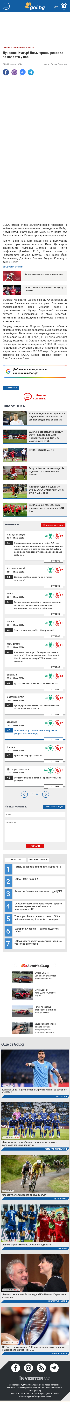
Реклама (21, 1388)
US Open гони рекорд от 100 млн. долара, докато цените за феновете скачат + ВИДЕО (33, 1348)
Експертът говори (57, 1301)
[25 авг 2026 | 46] (35, 1223)
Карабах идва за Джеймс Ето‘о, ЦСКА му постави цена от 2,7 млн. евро (46, 489)
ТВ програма (60, 1199)
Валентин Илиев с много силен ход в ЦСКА (38, 891)
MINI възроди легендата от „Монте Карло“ (45, 993)
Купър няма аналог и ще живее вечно (44, 274)
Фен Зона (62, 1249)
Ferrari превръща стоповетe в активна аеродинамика (45, 1010)
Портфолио (34, 1391)
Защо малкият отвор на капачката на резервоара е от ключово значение (45, 1028)
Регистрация (57, 807)
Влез (48, 807)
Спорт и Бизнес (59, 1354)
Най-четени (15, 860)
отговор (55, 560)
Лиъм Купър (11, 388)
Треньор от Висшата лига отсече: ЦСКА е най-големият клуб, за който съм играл (37, 917)
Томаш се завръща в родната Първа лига (37, 866)
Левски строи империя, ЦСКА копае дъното (26, 1244)
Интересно (61, 1096)
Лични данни (45, 1396)
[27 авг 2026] (35, 1068)
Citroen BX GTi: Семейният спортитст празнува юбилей (45, 976)
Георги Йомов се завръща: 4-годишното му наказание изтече (46, 471)
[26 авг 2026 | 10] (35, 1273)
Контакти (11, 1388)
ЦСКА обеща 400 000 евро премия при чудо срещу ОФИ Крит (46, 508)
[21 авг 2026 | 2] (35, 1325)
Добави (35, 846)
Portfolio (34, 1396)
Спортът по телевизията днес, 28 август (24, 1195)
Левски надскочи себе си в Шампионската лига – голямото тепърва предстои (29, 1143)
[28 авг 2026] (35, 1173)
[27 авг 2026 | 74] (35, 1120)
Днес (59, 6)
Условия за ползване (52, 1388)
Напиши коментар (39, 397)
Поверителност (33, 1388)
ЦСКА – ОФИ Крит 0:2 (26, 879)
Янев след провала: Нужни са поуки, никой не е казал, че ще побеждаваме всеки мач (47, 416)
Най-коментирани (38, 860)
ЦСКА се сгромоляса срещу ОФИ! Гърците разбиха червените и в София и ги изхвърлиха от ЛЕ (38, 906)
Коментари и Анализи (56, 1149)
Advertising (24, 1396)
